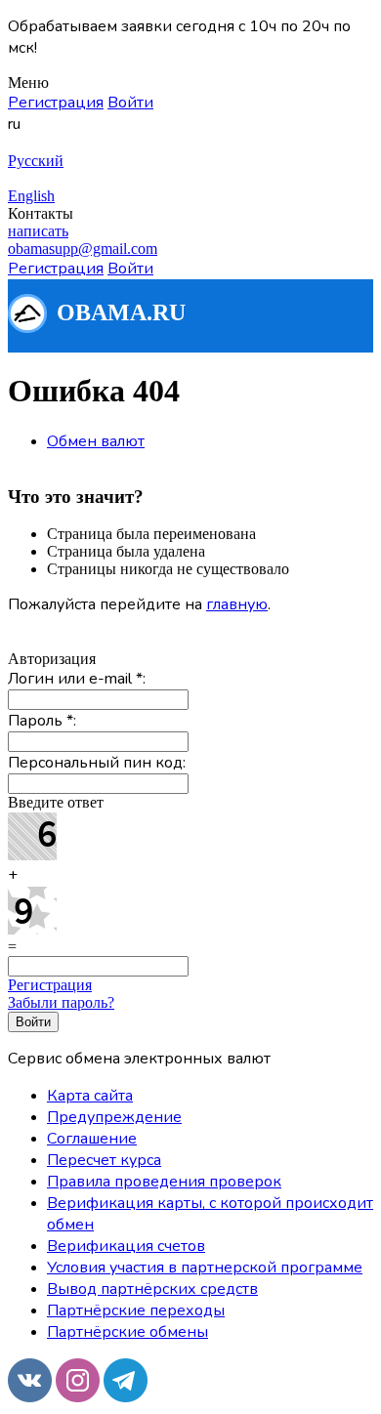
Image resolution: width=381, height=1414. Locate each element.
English (31, 195)
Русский (36, 160)
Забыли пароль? (61, 1002)
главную (237, 604)
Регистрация (50, 985)
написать (38, 231)
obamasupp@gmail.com (82, 248)
